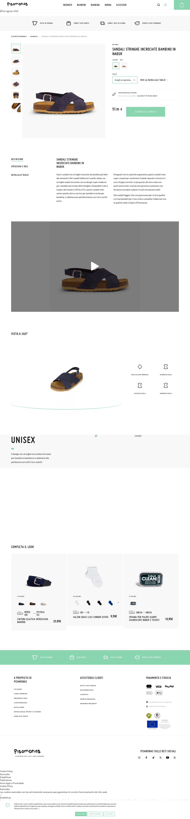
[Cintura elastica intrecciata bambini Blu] (21, 603)
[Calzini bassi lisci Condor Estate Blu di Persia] (111, 603)
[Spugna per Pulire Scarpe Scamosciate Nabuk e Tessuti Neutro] (133, 603)
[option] (124, 65)
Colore (117, 60)
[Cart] (182, 5)
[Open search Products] (158, 4)
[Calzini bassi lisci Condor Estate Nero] (99, 603)
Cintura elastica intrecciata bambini (32, 620)
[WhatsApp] (174, 757)
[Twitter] (160, 757)
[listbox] (145, 66)
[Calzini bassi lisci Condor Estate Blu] (88, 603)
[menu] (95, 5)
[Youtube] (167, 757)
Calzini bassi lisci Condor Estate (90, 617)
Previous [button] (71, 602)
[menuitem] (68, 5)
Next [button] (118, 602)
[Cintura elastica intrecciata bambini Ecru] (44, 603)
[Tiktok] (153, 757)
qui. (39, 808)
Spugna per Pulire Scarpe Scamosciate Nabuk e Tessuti (144, 618)
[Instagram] (139, 757)
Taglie (114, 74)
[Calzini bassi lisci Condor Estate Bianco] (77, 603)
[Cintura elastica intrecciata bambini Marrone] (32, 603)
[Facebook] (146, 757)
